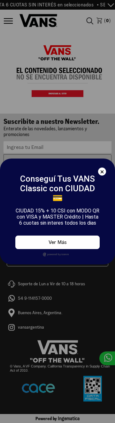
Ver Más (58, 242)
